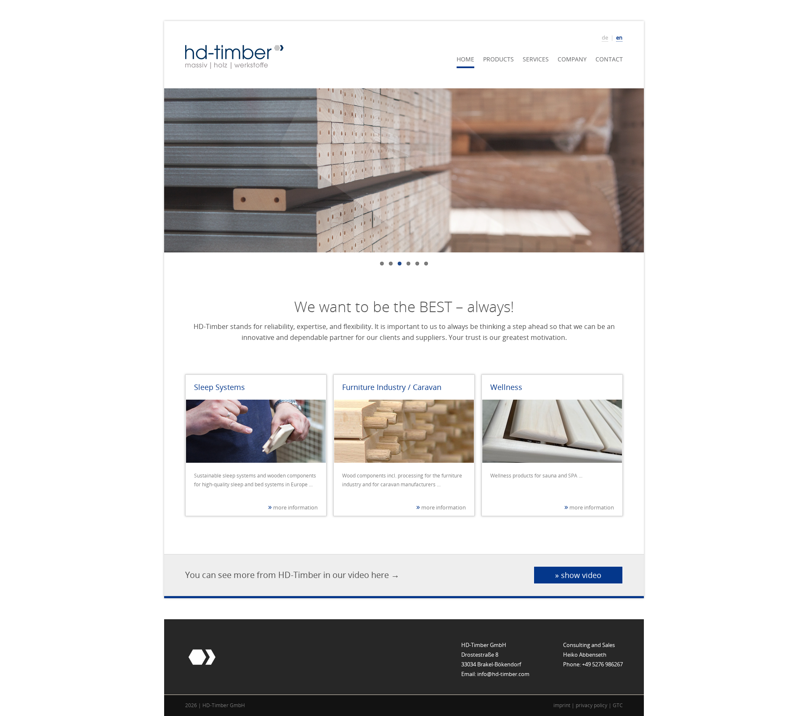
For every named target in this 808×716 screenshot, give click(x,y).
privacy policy (591, 705)
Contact (609, 59)
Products (498, 59)
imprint (561, 705)
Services (536, 59)
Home (465, 59)
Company (572, 59)
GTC (618, 705)
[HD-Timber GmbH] (234, 56)
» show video (578, 575)
